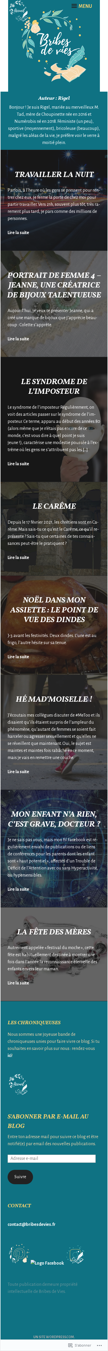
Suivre (20, 1177)
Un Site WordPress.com (53, 1337)
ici (10, 1055)
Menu (85, 6)
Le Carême (54, 506)
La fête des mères (54, 932)
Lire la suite (18, 232)
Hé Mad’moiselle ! (54, 699)
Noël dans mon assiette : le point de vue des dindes (54, 610)
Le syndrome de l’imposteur (54, 386)
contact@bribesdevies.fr (32, 1224)
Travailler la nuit (54, 174)
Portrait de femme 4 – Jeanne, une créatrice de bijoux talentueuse (54, 285)
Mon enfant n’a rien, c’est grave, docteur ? (54, 819)
